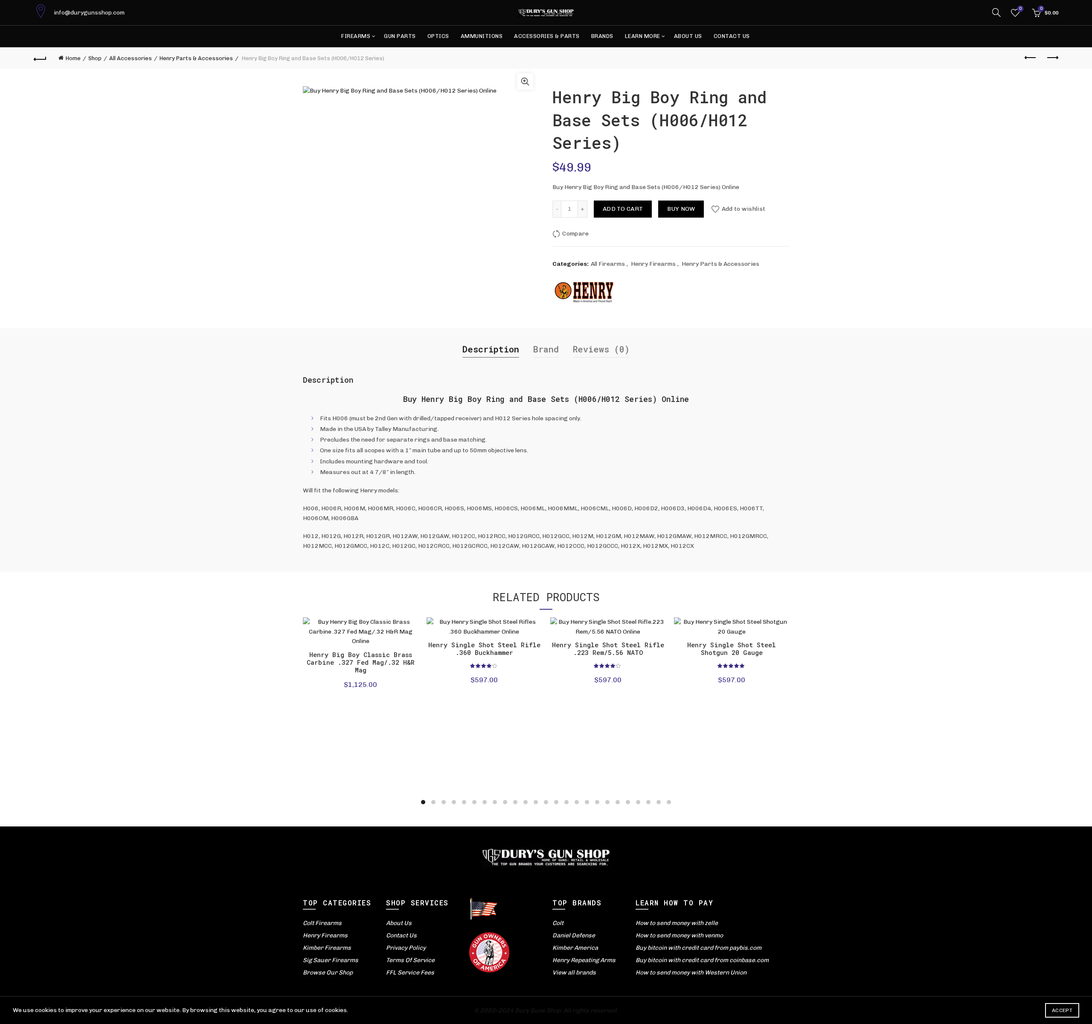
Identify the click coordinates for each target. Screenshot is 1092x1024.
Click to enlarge (525, 81)
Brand (546, 349)
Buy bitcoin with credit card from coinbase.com (702, 960)
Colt (557, 923)
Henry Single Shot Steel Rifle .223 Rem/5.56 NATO (608, 648)
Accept (1062, 1010)
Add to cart (623, 208)
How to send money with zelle (677, 923)
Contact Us (732, 36)
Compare (575, 233)
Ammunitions (482, 36)
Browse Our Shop (328, 972)
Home (73, 58)
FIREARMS (355, 36)
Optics (438, 36)
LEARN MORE (642, 36)
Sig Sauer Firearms (330, 960)
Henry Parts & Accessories (196, 58)
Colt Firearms (322, 923)
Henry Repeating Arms (584, 960)
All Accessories (130, 58)
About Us (688, 36)
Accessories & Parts (547, 36)
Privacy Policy (406, 947)
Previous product (1030, 58)
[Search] (996, 12)
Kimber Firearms (327, 947)
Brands (602, 36)
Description (490, 349)
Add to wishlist (743, 208)
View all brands (574, 972)
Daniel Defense (573, 935)
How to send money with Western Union (691, 972)
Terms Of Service (410, 960)
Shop (95, 58)
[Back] (40, 58)
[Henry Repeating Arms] (584, 292)
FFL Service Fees (410, 972)
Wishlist (1020, 8)
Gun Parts (400, 36)
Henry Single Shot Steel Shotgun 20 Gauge (731, 648)
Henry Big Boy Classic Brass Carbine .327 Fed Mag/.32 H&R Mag (361, 662)
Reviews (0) (601, 349)
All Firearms (608, 264)
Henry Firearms (653, 264)
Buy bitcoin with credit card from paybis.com (698, 947)
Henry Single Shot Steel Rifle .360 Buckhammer (484, 648)
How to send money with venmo (679, 935)
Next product (1052, 58)
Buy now (681, 208)
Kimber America (575, 947)
